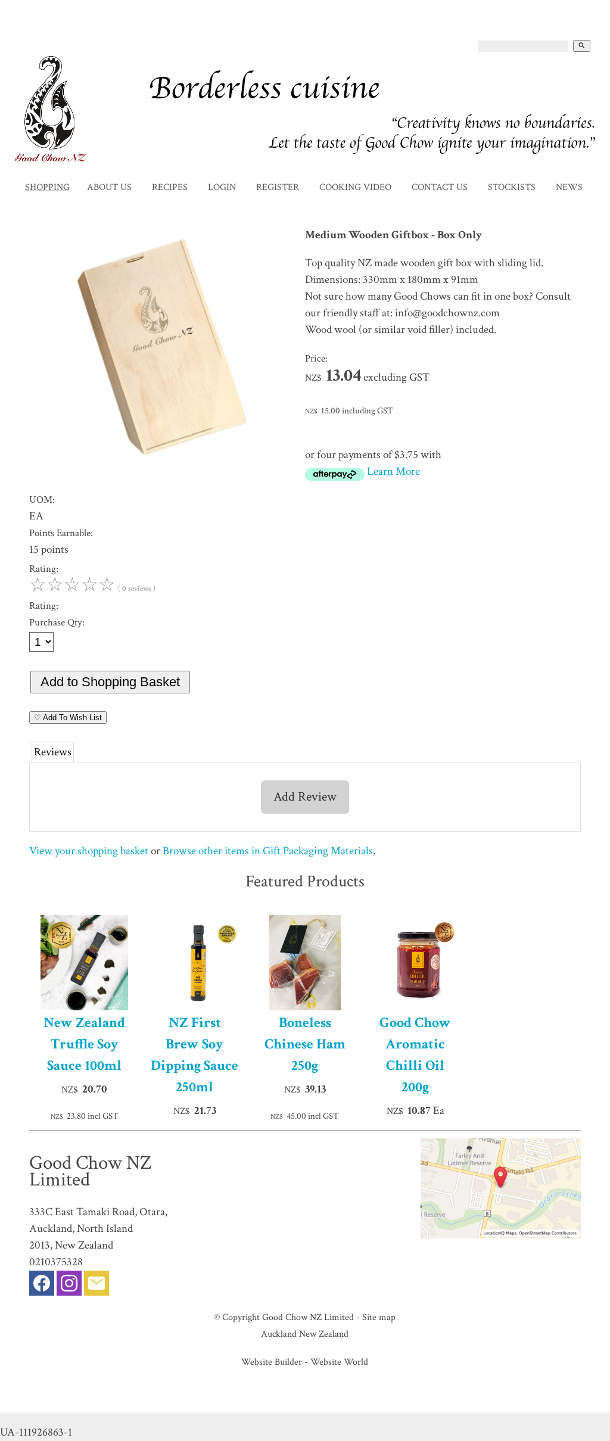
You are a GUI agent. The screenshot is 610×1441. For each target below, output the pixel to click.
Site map (379, 1317)
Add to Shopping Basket (110, 681)
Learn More (393, 471)
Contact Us (440, 187)
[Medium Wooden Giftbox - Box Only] (161, 476)
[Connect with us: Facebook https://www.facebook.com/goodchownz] (41, 1285)
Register (277, 187)
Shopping (47, 187)
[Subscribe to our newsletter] (96, 1285)
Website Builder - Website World (304, 1362)
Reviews (52, 752)
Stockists (512, 187)
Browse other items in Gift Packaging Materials (268, 851)
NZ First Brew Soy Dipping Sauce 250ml (194, 1054)
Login (222, 187)
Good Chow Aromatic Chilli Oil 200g (415, 1054)
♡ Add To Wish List (68, 717)
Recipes (170, 187)
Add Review (305, 796)
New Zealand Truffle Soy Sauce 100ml (84, 1044)
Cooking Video (355, 187)
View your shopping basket (88, 851)
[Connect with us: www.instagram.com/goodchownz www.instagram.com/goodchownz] (69, 1285)
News (569, 187)
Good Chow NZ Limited (308, 1317)
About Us (109, 187)
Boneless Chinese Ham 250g (305, 1044)
